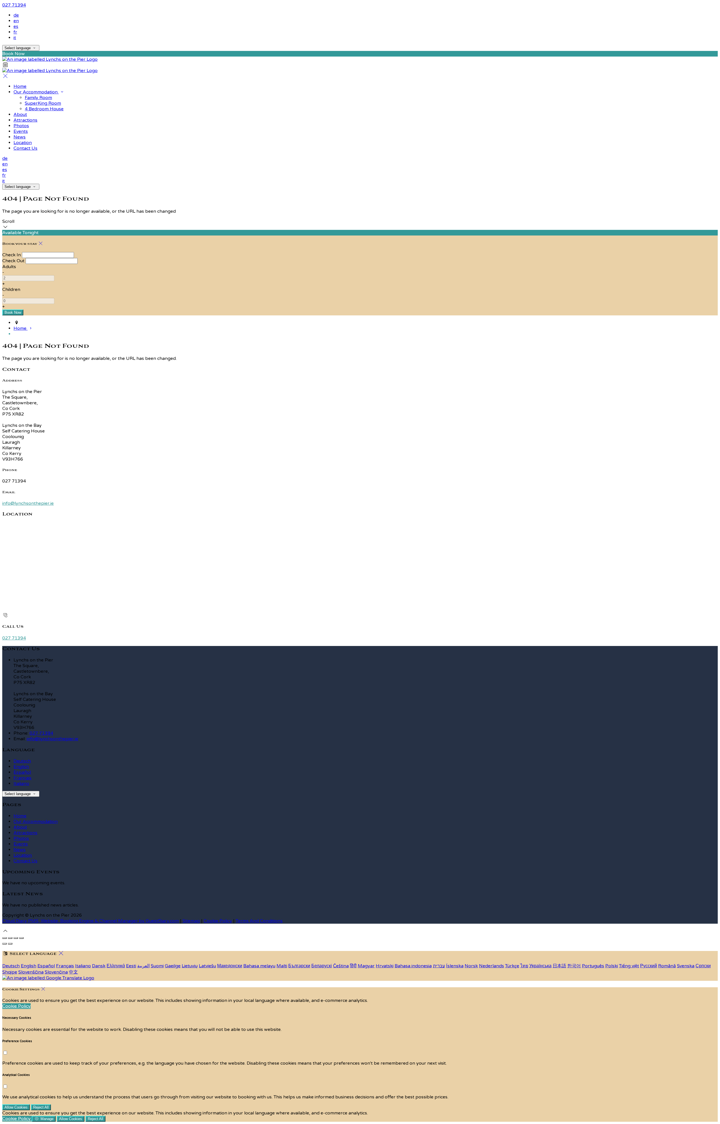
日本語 (559, 966)
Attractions (25, 833)
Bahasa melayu (259, 966)
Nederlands (491, 966)
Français (23, 778)
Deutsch (22, 761)
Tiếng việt (629, 966)
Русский (648, 966)
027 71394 (14, 5)
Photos (21, 838)
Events (21, 844)
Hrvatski (384, 966)
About (20, 827)
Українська (540, 966)
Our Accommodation (36, 821)
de (16, 15)
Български (299, 966)
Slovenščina (31, 972)
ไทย (524, 966)
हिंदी (353, 966)
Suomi (157, 966)
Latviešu (207, 966)
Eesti (131, 966)
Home (20, 816)
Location (23, 855)
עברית (439, 966)
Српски (703, 966)
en (16, 21)
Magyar (366, 966)
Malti (281, 966)
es (16, 26)
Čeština (341, 966)
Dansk (98, 966)
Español (22, 772)
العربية (143, 966)
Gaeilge (173, 966)
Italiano (21, 783)
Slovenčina (56, 972)
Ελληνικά (116, 966)
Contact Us (25, 861)
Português (593, 966)
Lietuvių (190, 966)
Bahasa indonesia (413, 966)
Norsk (471, 966)
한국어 (574, 966)
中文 (73, 972)
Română (667, 966)
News (20, 849)
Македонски (229, 966)
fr (15, 32)
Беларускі (321, 966)
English (21, 766)
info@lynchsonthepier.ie (28, 503)
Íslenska (455, 966)
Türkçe (512, 966)
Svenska (685, 966)
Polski (611, 966)
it (15, 38)
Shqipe (9, 972)
